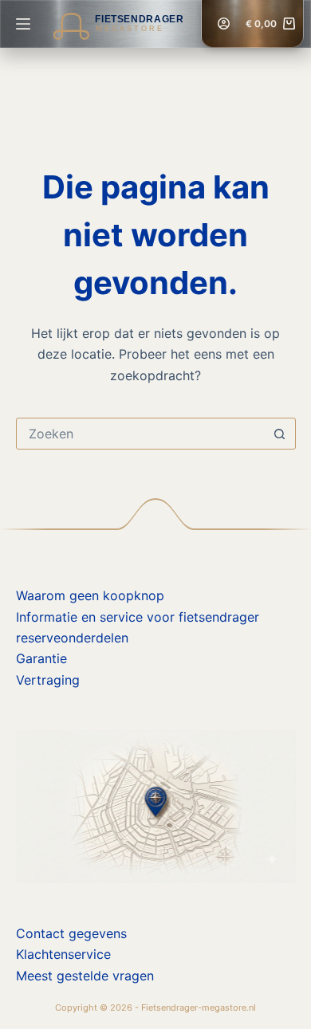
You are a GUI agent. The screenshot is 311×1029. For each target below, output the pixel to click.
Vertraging (48, 680)
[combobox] (141, 434)
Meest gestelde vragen (85, 976)
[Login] (224, 23)
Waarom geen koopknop (90, 595)
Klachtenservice (63, 954)
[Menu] (23, 24)
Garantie (41, 658)
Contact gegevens (71, 933)
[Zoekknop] (280, 433)
